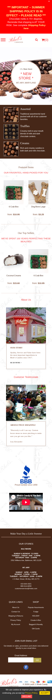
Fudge (35, 612)
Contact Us (15, 612)
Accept (45, 693)
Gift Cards (36, 629)
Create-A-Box (36, 620)
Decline (26, 696)
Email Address (21, 655)
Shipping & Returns (15, 616)
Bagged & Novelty (36, 624)
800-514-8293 (26, 586)
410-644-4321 (26, 584)
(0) (46, 40)
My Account (15, 624)
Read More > (16, 363)
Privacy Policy (15, 620)
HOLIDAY (35, 616)
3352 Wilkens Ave (17, 560)
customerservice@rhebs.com (26, 588)
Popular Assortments (36, 607)
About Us (15, 607)
